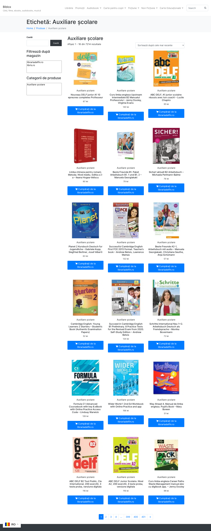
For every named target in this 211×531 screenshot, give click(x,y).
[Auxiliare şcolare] (44, 84)
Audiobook (93, 8)
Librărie (69, 8)
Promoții (80, 8)
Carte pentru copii (113, 8)
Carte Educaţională (170, 8)
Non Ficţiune (148, 8)
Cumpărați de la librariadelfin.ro (86, 111)
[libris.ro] (44, 65)
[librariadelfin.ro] (44, 62)
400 (136, 516)
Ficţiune (132, 8)
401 (143, 516)
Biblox (7, 7)
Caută (29, 37)
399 (128, 516)
